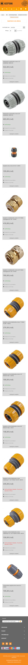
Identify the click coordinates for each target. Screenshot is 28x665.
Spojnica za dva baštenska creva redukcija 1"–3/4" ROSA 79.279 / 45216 (13, 479)
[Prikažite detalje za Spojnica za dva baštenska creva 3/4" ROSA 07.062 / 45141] (14, 412)
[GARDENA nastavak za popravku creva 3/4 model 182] (14, 99)
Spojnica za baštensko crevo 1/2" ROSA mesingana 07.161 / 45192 (13, 218)
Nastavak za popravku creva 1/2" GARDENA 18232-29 (11, 62)
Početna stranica (7, 15)
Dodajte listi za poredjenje (10, 76)
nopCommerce (17, 662)
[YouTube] (10, 643)
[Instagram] (7, 643)
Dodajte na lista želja (9, 78)
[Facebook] (3, 643)
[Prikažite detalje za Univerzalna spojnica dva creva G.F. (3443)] (14, 571)
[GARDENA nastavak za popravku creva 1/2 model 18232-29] (14, 47)
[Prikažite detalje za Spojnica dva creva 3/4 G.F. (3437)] (14, 151)
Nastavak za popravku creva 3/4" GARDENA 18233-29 (11, 114)
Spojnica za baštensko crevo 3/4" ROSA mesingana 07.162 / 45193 (13, 270)
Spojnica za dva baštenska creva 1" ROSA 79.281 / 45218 (13, 322)
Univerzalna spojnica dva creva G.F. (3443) (12, 586)
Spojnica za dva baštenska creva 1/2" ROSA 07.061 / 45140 (12, 375)
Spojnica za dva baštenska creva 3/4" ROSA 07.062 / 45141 (12, 427)
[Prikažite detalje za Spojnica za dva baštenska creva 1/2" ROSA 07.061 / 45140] (14, 360)
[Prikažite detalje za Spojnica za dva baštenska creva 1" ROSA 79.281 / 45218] (14, 308)
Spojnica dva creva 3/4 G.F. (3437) (11, 165)
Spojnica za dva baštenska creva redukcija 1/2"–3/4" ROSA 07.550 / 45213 (13, 532)
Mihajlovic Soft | (17, 660)
